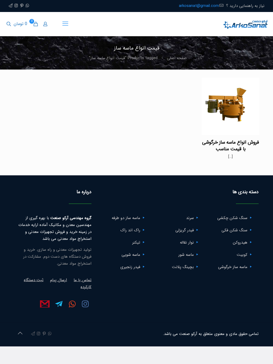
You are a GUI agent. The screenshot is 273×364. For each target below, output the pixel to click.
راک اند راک (130, 230)
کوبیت (242, 255)
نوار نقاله (187, 242)
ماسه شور (186, 255)
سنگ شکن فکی (234, 230)
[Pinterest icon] (22, 6)
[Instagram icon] (16, 6)
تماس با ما (82, 280)
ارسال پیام (58, 280)
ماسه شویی (131, 255)
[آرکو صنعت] (245, 24)
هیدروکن (240, 242)
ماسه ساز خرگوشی (232, 267)
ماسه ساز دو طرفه (126, 218)
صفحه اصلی (177, 58)
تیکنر (136, 242)
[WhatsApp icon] (27, 6)
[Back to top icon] (20, 333)
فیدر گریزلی (184, 230)
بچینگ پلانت (183, 267)
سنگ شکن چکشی (232, 218)
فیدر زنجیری (130, 267)
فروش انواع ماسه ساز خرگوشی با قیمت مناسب (230, 146)
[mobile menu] (65, 24)
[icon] (11, 6)
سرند (190, 218)
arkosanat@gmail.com (199, 6)
